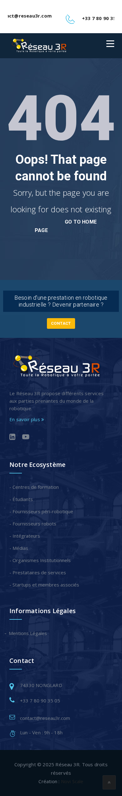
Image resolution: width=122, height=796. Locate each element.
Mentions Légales (28, 633)
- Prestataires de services (37, 572)
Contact (61, 323)
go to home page (66, 226)
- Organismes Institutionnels (40, 560)
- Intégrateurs (24, 536)
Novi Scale (72, 781)
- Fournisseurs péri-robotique (41, 511)
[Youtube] (25, 437)
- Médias (18, 548)
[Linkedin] (12, 437)
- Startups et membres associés (44, 584)
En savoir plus (25, 419)
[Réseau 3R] (39, 45)
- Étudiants (21, 499)
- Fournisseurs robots (32, 523)
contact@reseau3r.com (45, 718)
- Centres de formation (34, 487)
